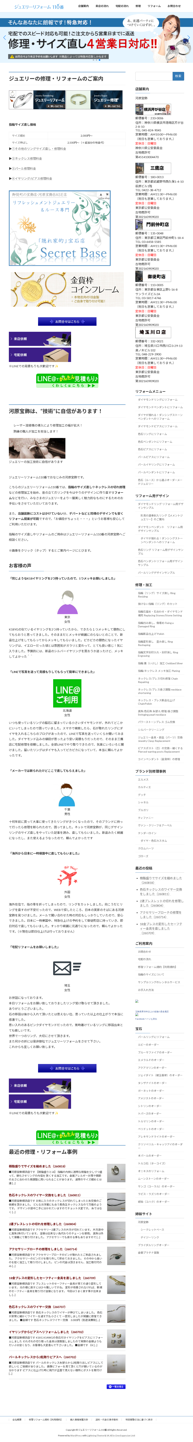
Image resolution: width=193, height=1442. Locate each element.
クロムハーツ (146, 848)
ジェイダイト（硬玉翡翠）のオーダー (160, 1075)
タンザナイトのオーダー (152, 1083)
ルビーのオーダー (148, 1044)
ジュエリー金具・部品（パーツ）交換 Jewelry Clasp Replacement (160, 739)
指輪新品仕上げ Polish (151, 633)
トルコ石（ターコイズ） (152, 1163)
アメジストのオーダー (151, 1098)
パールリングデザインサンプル (156, 572)
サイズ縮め (18, 135)
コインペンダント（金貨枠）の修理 (159, 759)
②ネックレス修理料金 (27, 158)
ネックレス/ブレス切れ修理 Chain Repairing (158, 680)
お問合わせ (144, 951)
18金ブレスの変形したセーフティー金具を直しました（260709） (53, 1278)
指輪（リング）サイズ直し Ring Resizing (156, 594)
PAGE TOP (185, 1395)
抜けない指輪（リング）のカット (158, 604)
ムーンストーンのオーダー (153, 1178)
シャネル (143, 802)
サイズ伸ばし (20, 142)
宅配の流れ (144, 959)
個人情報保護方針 (79, 1419)
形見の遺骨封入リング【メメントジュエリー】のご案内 (162, 517)
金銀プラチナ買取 (148, 1252)
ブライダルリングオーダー (153, 1245)
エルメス (143, 779)
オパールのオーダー (150, 1155)
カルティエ (144, 787)
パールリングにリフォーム (154, 1037)
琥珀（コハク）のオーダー (154, 1201)
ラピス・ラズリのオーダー (154, 1194)
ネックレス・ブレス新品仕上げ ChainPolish (156, 702)
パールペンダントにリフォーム (156, 472)
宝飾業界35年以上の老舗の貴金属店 (152, 1012)
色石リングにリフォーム (152, 434)
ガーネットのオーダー (151, 1090)
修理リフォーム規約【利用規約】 (158, 967)
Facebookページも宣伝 (146, 1019)
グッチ (142, 794)
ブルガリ (143, 810)
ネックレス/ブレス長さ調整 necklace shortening (160, 691)
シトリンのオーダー (150, 1106)
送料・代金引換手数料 (107, 1419)
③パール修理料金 (24, 168)
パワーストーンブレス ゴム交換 (156, 722)
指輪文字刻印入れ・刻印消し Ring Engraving (158, 654)
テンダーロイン (147, 833)
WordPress (76, 1435)
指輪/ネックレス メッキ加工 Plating (159, 671)
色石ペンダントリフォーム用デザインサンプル (160, 563)
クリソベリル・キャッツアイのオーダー (160, 1146)
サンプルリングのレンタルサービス (159, 982)
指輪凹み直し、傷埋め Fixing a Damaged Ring (156, 624)
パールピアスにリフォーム (154, 457)
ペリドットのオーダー (151, 1129)
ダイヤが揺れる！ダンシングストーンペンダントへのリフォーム (160, 416)
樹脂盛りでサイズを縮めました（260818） (38, 1166)
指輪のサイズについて (151, 974)
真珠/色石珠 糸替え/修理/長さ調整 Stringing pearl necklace (158, 713)
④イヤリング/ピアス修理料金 (32, 178)
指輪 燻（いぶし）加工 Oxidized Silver (160, 663)
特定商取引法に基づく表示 (139, 1419)
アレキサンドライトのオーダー (156, 1136)
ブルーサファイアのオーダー (155, 1052)
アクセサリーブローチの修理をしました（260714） (44, 1249)
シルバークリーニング (151, 729)
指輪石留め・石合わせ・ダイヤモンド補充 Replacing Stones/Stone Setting (160, 613)
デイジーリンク (150, 1237)
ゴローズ (143, 856)
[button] (93, 60)
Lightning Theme (95, 1435)
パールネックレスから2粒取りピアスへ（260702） (43, 1357)
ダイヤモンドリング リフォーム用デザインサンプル (160, 506)
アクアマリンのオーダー (152, 1067)
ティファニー (146, 817)
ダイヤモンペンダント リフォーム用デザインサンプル (160, 528)
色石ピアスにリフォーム (152, 449)
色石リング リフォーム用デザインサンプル (160, 551)
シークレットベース (152, 1229)
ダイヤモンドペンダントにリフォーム (160, 407)
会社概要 (16, 1419)
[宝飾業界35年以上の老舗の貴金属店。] (136, 1015)
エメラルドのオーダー (151, 1060)
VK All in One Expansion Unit (120, 1435)
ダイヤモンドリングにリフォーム (158, 399)
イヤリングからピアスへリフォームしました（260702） (47, 1332)
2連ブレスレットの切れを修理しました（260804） (43, 1224)
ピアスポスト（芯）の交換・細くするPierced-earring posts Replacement (160, 750)
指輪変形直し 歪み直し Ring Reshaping (155, 643)
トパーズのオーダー (150, 1113)
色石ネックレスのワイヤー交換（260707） (38, 1307)
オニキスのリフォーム (151, 1171)
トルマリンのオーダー (151, 1121)
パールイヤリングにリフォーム (156, 464)
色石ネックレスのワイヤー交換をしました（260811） (45, 1195)
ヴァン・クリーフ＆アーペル (155, 825)
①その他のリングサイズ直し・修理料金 (39, 148)
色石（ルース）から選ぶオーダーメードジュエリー (160, 481)
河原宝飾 (143, 1222)
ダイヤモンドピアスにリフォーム (158, 426)
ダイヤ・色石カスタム (154, 840)
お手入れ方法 (146, 990)
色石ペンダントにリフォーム (155, 441)
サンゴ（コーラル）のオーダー (156, 1186)
